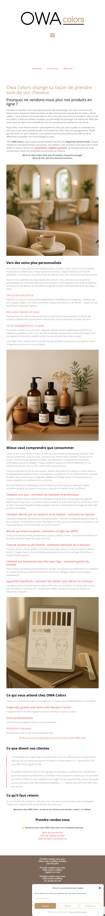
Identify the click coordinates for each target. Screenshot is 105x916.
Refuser (68, 906)
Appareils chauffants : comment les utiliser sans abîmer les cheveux (49, 581)
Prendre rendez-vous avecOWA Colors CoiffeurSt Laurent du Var (52, 878)
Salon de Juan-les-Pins (52, 832)
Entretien (37, 68)
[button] (99, 888)
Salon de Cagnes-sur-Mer (52, 835)
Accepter (45, 906)
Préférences (90, 906)
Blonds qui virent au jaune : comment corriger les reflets (42, 531)
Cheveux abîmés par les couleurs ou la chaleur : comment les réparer (50, 514)
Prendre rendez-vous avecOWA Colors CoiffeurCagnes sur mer (52, 870)
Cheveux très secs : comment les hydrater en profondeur (42, 494)
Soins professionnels (19, 718)
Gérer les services (42, 898)
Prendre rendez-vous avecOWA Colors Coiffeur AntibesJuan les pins (52, 861)
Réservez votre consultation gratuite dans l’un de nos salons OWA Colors (54, 738)
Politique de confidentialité (57, 912)
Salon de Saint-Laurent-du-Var (52, 838)
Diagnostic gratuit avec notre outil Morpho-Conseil (38, 707)
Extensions (53, 68)
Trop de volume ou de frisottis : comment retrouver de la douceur (48, 545)
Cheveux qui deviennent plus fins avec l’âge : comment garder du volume (47, 563)
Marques (68, 68)
